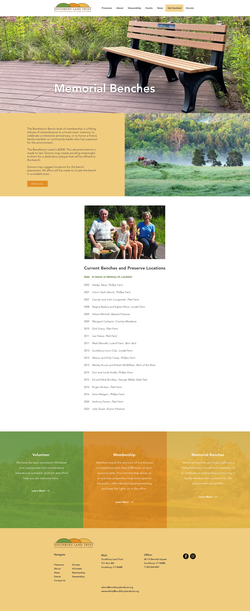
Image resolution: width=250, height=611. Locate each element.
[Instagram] (193, 556)
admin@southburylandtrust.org (117, 587)
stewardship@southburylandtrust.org (120, 591)
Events (57, 576)
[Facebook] (186, 556)
